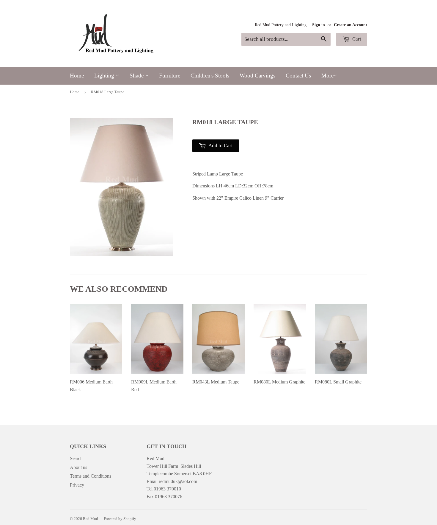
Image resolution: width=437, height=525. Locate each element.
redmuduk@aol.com (178, 481)
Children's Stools (210, 75)
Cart (356, 39)
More (327, 75)
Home (77, 75)
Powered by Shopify (120, 518)
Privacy (77, 484)
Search (76, 458)
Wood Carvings (257, 75)
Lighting (105, 75)
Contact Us (298, 75)
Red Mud (90, 518)
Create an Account (350, 25)
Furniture (169, 75)
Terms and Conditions (90, 476)
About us (78, 467)
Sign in (318, 25)
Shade (137, 75)
